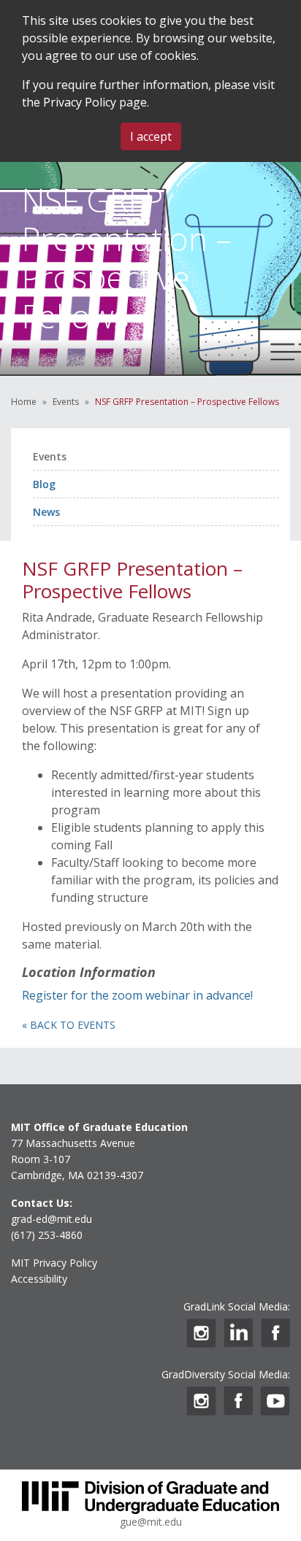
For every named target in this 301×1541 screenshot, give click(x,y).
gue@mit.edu (151, 1522)
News (46, 512)
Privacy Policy (79, 102)
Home (24, 401)
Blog (44, 484)
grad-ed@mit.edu (51, 1219)
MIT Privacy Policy (54, 1263)
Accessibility (39, 1279)
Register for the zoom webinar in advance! (137, 995)
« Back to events (68, 1025)
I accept (151, 136)
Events (66, 401)
